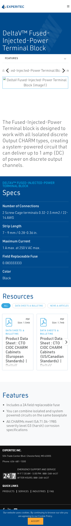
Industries (39, 491)
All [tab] (6, 305)
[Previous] (7, 70)
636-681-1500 (18, 461)
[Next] (63, 70)
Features (11, 58)
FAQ (52, 491)
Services (23, 491)
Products (8, 491)
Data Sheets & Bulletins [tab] (29, 305)
